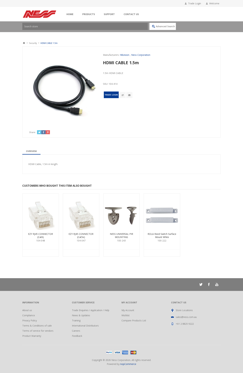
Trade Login (194, 3)
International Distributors (85, 325)
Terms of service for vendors (37, 330)
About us (27, 310)
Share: (32, 132)
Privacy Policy (29, 320)
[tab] (31, 151)
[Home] (24, 43)
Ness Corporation (140, 54)
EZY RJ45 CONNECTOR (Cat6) (40, 235)
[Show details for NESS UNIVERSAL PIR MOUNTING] (121, 212)
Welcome (215, 3)
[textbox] (85, 26)
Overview (31, 151)
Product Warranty (31, 335)
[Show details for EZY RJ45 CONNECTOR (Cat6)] (40, 212)
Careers (76, 330)
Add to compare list (123, 95)
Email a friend (129, 95)
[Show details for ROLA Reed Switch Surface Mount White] (162, 212)
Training (76, 320)
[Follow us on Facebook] (208, 284)
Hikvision (124, 54)
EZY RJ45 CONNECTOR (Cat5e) (81, 235)
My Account (128, 310)
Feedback (77, 335)
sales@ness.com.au (186, 317)
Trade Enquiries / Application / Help (90, 310)
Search (162, 26)
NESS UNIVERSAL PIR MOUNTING (121, 235)
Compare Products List (134, 320)
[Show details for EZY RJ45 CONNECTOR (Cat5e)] (81, 212)
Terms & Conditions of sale (37, 325)
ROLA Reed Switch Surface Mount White (162, 235)
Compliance (28, 315)
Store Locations (184, 310)
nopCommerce (128, 364)
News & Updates (81, 315)
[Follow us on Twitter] (200, 284)
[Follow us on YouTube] (216, 284)
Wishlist (126, 315)
